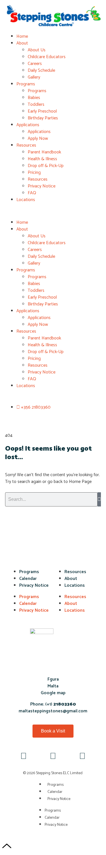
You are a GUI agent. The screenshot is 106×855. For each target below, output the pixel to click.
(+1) (60, 704)
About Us (37, 50)
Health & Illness (42, 159)
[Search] (99, 499)
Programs (25, 84)
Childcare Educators (47, 57)
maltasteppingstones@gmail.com (53, 711)
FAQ (32, 193)
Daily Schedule (41, 70)
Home (22, 36)
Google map (53, 693)
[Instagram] (82, 756)
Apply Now (38, 138)
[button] (53, 211)
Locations (25, 200)
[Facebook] (23, 756)
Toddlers (36, 104)
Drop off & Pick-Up (46, 166)
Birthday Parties (43, 118)
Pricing (34, 172)
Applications (27, 125)
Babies (34, 98)
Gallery (34, 77)
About (22, 43)
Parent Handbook (44, 152)
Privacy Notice (41, 186)
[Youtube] (53, 756)
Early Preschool (42, 111)
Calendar (28, 578)
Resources (26, 145)
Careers (35, 63)
